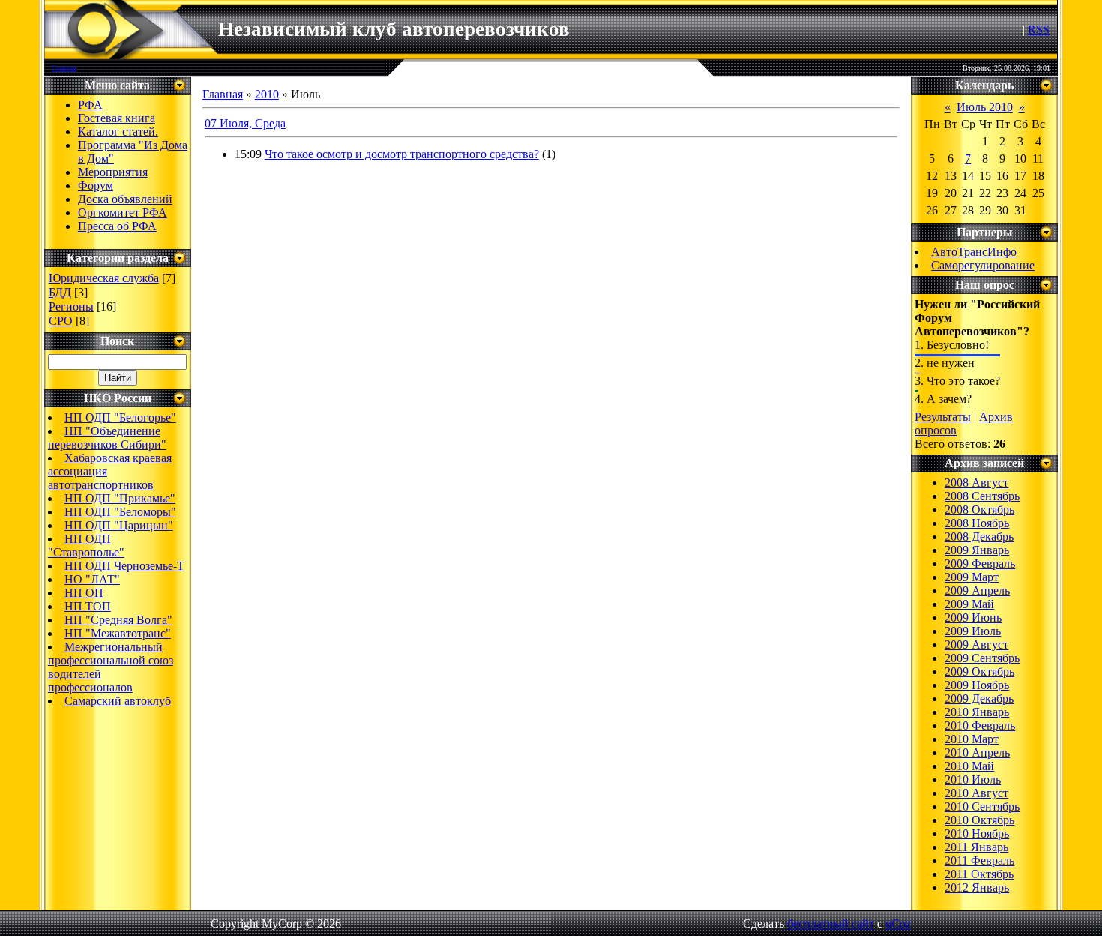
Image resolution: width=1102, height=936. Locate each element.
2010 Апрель (977, 752)
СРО (61, 320)
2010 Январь (977, 712)
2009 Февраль (980, 563)
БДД (60, 292)
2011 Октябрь (979, 874)
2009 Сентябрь (982, 658)
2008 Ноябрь (977, 523)
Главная (64, 68)
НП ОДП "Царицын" (118, 525)
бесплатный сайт (830, 923)
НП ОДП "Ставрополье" (86, 545)
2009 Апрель (977, 590)
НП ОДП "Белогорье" (120, 417)
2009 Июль (973, 631)
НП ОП (83, 592)
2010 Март (972, 739)
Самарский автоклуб (117, 700)
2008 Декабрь (979, 536)
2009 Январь (977, 550)
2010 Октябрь (979, 820)
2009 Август (976, 644)
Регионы (71, 306)
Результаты (943, 416)
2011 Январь (976, 847)
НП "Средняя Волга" (118, 620)
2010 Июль (973, 779)
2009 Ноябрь (977, 685)
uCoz (898, 923)
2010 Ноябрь (977, 833)
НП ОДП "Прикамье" (119, 498)
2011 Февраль (979, 860)
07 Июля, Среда (245, 123)
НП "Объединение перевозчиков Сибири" (107, 437)
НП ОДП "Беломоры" (120, 512)
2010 (267, 94)
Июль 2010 (985, 106)
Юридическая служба (104, 278)
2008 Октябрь (979, 509)
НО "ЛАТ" (92, 579)
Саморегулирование (983, 265)
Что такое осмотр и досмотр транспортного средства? (402, 154)
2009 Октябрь (979, 671)
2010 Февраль (980, 725)
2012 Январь (977, 887)
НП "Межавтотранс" (117, 633)
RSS (1039, 29)
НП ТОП (87, 606)
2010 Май (969, 766)
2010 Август (976, 793)
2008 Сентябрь (982, 496)
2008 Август (976, 482)
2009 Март (972, 577)
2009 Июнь (973, 617)
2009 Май (969, 604)
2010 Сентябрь (982, 806)
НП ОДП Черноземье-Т (124, 566)
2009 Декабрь (979, 698)
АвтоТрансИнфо (974, 251)
